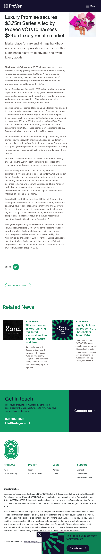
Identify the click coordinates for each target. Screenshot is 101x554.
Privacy (55, 470)
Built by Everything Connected (36, 542)
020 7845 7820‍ (14, 419)
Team (30, 470)
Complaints (82, 474)
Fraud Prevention (84, 478)
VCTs (6, 470)
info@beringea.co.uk (18, 423)
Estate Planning (10, 474)
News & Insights (35, 474)
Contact (80, 470)
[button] (91, 6)
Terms (55, 474)
